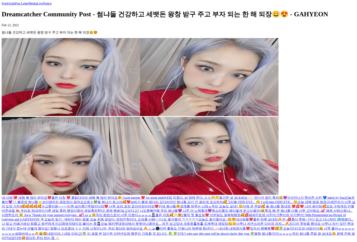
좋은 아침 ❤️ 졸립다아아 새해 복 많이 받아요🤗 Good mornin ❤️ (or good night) (108, 197)
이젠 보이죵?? (77, 206)
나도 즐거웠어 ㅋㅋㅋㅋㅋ (179, 219)
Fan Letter (22, 3)
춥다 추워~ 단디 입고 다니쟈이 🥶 (316, 219)
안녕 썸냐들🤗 (169, 206)
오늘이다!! (290, 228)
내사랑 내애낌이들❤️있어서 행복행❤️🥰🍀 (251, 228)
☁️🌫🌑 (154, 228)
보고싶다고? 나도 (133, 210)
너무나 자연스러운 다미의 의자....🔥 (262, 223)
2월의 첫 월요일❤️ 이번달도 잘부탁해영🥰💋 (215, 215)
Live (40, 3)
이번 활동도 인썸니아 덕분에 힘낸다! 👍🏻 (189, 228)
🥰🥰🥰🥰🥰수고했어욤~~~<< (44, 206)
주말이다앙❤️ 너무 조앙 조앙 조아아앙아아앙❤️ (123, 206)
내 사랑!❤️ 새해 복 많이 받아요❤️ (26, 197)
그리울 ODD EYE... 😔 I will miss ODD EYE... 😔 (262, 202)
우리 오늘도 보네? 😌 (227, 206)
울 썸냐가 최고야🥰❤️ (114, 202)
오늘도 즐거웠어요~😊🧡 (217, 219)
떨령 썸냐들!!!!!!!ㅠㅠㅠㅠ (273, 233)
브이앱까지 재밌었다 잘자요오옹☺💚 (70, 202)
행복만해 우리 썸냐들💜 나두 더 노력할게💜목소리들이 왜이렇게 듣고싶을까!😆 (205, 210)
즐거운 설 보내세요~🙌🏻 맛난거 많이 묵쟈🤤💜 (253, 197)
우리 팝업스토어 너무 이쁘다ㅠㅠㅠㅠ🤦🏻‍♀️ (125, 215)
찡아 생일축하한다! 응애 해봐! (99, 210)
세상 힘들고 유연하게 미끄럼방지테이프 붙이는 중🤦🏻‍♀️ (62, 223)
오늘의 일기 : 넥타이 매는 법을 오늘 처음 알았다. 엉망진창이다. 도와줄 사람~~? (102, 219)
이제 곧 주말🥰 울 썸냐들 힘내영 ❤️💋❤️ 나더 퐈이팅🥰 (284, 206)
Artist (11, 3)
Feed (5, 3)
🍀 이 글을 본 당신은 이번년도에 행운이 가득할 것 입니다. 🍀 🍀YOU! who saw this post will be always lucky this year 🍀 (168, 233)
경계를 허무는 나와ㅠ (196, 206)
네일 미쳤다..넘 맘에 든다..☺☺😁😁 (192, 197)
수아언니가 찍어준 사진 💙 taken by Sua (316, 197)
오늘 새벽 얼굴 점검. (312, 202)
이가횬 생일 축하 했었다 (59, 210)
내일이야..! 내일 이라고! (64, 233)
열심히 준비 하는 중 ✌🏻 (43, 238)
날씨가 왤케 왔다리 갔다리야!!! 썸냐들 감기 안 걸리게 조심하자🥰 (179, 202)
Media (33, 3)
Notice (47, 3)
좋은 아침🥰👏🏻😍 (168, 215)
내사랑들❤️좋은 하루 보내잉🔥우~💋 (263, 219)
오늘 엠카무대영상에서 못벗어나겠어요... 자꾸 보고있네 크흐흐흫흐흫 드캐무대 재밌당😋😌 (168, 223)
